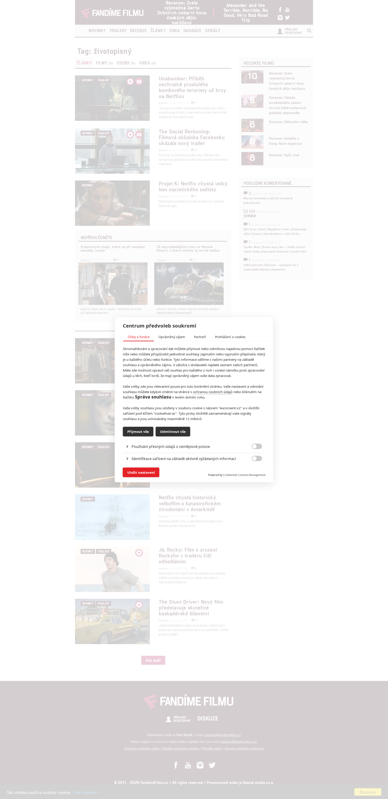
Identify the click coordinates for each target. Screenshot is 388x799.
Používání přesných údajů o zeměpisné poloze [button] (171, 446)
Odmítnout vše (173, 431)
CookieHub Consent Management (244, 475)
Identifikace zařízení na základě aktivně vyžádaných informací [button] (184, 458)
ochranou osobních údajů (212, 391)
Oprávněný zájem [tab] (172, 337)
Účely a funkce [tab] (139, 337)
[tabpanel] (194, 436)
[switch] (253, 470)
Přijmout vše (138, 431)
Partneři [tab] (200, 337)
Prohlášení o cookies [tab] (230, 337)
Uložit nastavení (141, 472)
